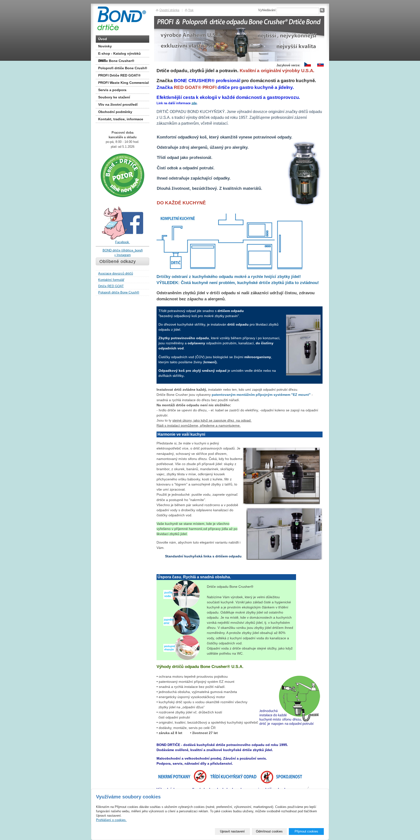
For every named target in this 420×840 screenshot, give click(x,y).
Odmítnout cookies (269, 831)
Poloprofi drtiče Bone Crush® (122, 68)
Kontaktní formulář (111, 280)
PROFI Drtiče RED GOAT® (119, 75)
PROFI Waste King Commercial (123, 83)
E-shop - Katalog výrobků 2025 (119, 54)
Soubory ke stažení (114, 97)
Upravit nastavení (232, 831)
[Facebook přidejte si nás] (122, 239)
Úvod (102, 39)
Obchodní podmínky (115, 112)
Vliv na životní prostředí (118, 104)
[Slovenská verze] (320, 67)
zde (194, 103)
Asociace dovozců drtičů (115, 273)
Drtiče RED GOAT (111, 286)
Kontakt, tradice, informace (120, 119)
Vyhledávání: (267, 10)
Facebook (122, 242)
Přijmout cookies (306, 831)
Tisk (190, 10)
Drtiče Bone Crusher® (116, 61)
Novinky (105, 46)
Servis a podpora (112, 90)
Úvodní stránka (169, 10)
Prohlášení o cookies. (111, 820)
